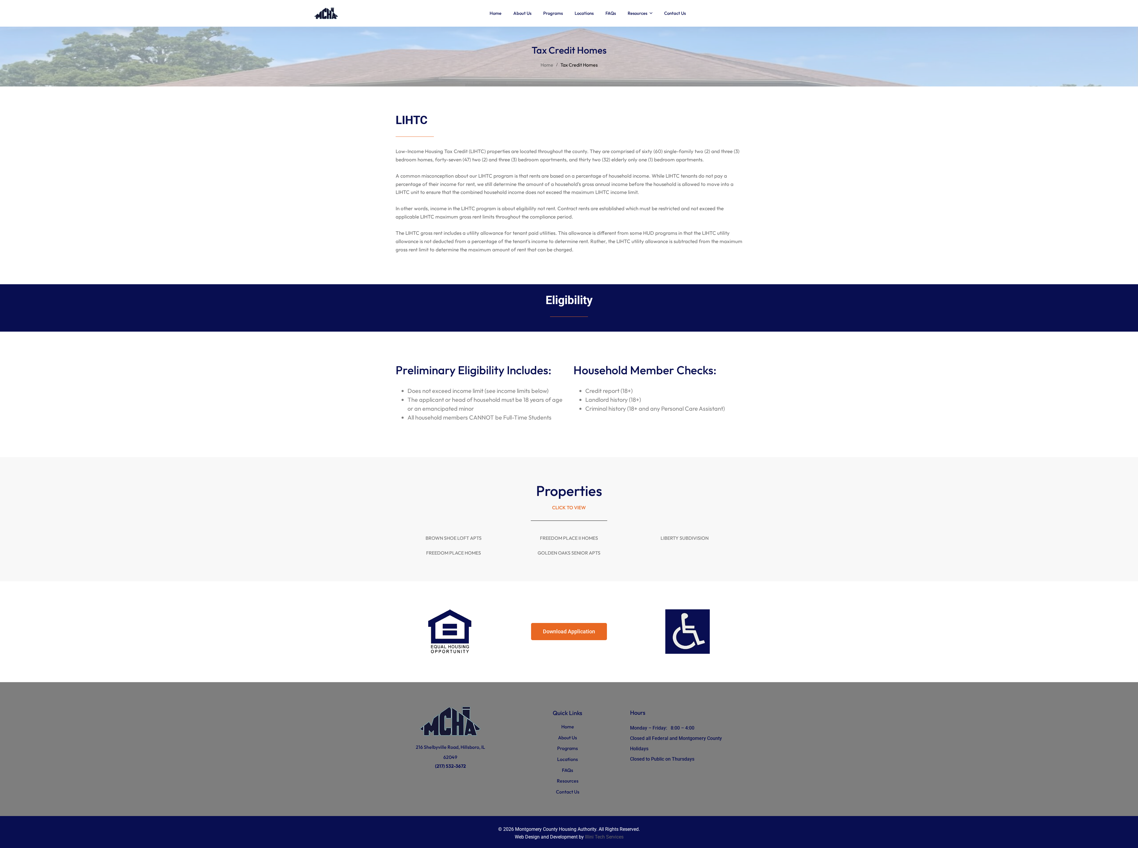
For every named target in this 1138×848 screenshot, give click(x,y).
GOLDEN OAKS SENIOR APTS (569, 553)
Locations (567, 759)
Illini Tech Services (604, 837)
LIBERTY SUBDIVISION (685, 538)
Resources (567, 781)
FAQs (567, 770)
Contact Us (567, 792)
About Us (567, 738)
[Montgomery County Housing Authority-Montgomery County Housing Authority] (326, 13)
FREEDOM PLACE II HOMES (569, 538)
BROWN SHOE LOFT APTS (454, 538)
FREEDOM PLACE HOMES (453, 553)
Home (547, 65)
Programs (567, 748)
